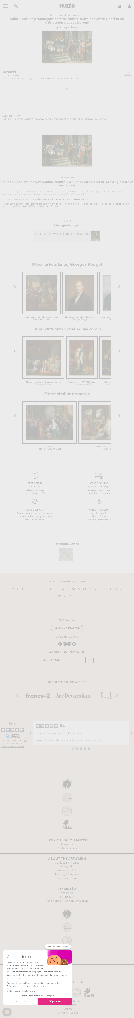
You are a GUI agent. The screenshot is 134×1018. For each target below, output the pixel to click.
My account (67, 897)
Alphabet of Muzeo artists (67, 582)
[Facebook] (60, 645)
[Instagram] (64, 645)
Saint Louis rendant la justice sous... (41, 318)
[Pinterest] (69, 645)
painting (23, 199)
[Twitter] (74, 645)
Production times (67, 870)
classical (41, 199)
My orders (67, 893)
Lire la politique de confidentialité (21, 991)
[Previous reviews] (30, 733)
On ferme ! (49, 448)
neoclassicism (78, 199)
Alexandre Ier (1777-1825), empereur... (81, 383)
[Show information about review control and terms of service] (25, 741)
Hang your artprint (67, 878)
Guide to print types (67, 863)
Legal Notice (68, 1005)
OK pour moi (55, 1001)
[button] (7, 1012)
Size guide (67, 867)
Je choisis (20, 1001)
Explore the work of (63, 234)
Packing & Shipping (67, 874)
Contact (68, 1009)
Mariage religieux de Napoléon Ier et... (43, 383)
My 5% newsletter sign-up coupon (67, 901)
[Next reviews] (131, 733)
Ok (90, 660)
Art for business (67, 848)
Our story (67, 844)
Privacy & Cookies (69, 1013)
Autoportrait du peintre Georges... (80, 318)
